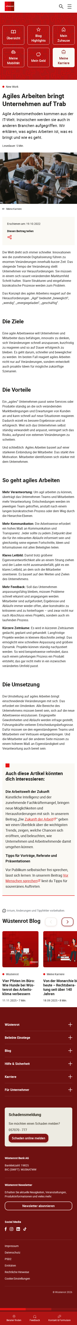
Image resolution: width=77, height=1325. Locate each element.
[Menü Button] (69, 6)
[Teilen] (9, 237)
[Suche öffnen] (61, 6)
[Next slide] (67, 921)
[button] (38, 1024)
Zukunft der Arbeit (40, 819)
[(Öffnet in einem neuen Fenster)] (6, 1229)
